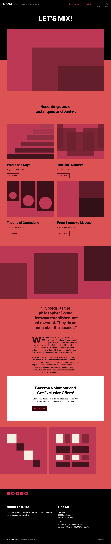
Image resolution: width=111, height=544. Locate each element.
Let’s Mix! (15, 539)
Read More (13, 176)
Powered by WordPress (28, 539)
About (77, 4)
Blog (82, 4)
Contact (88, 4)
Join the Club (39, 408)
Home (71, 4)
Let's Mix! (7, 4)
